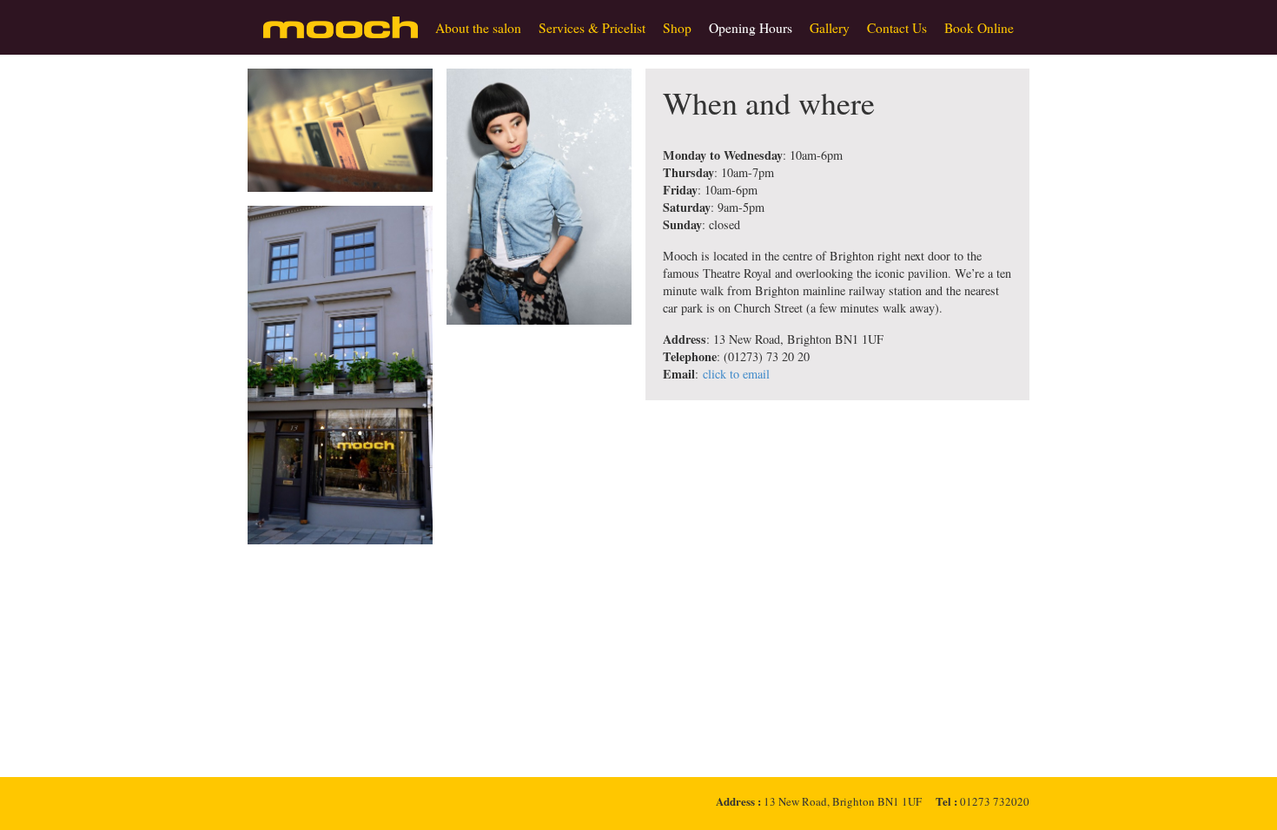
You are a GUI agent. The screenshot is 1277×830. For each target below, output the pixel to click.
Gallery (830, 27)
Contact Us (897, 27)
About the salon (478, 27)
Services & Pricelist (592, 27)
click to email (736, 374)
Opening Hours (750, 27)
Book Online (979, 27)
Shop (677, 27)
